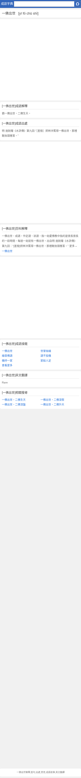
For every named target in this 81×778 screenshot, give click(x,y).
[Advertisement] (40, 59)
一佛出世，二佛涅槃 (52, 399)
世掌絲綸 (45, 350)
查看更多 (7, 365)
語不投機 (45, 355)
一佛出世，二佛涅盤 (14, 404)
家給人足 (45, 360)
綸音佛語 (7, 355)
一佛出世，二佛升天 (52, 404)
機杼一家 (7, 360)
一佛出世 (7, 251)
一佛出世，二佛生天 (14, 399)
